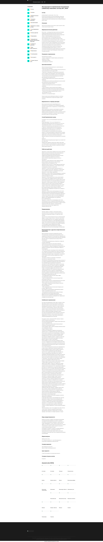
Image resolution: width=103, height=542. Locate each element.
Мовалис (43, 507)
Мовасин (60, 507)
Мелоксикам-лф (53, 498)
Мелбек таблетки (53, 480)
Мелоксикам (52, 489)
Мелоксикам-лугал (71, 489)
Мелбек (43, 480)
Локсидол (60, 471)
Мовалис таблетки (53, 507)
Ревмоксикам (44, 516)
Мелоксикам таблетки (63, 489)
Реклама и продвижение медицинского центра (51, 541)
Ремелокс (52, 516)
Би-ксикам (43, 471)
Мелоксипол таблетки (71, 498)
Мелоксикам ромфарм (71, 480)
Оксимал (69, 507)
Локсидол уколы (70, 471)
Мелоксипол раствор (62, 498)
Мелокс (60, 480)
